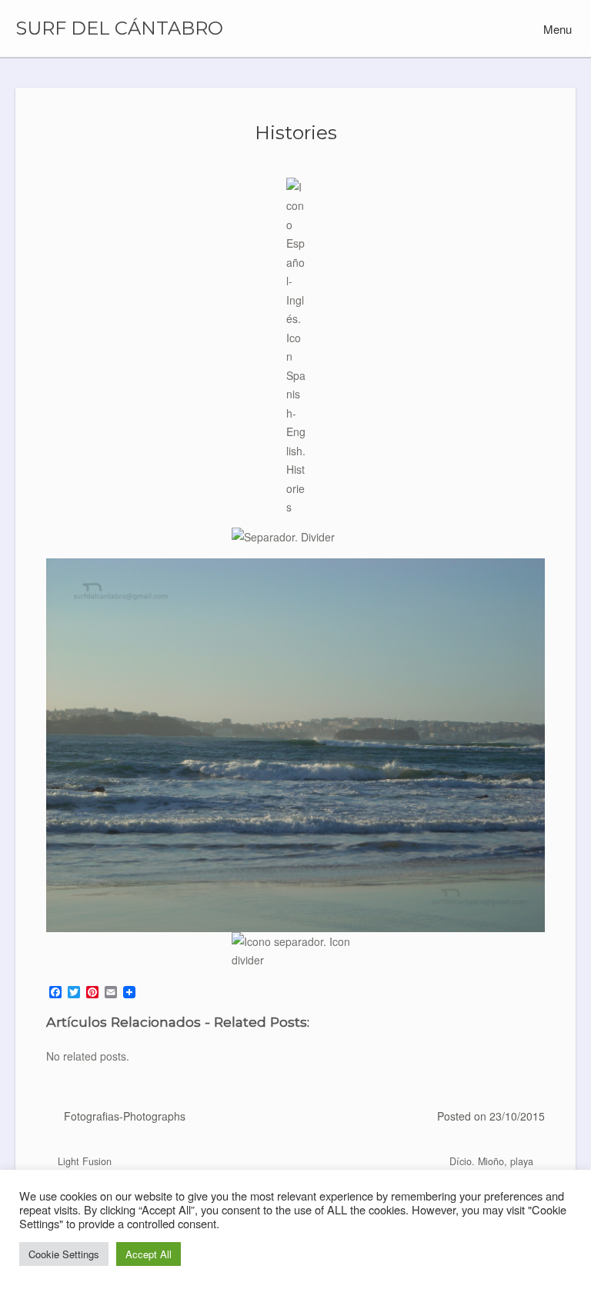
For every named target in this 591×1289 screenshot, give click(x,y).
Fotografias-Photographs (124, 1116)
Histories (296, 132)
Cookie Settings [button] (63, 1254)
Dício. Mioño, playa (492, 1161)
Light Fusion (83, 1161)
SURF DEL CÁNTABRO (119, 28)
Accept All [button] (148, 1254)
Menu (556, 29)
